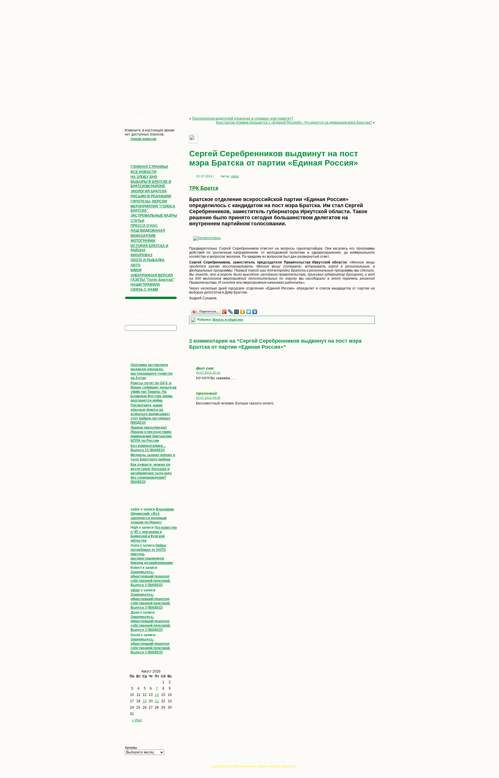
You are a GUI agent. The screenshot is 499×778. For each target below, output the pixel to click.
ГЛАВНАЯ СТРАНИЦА (149, 167)
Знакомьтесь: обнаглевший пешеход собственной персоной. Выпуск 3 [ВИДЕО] (150, 578)
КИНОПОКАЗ (141, 255)
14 (157, 695)
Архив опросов (143, 139)
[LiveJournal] (231, 311)
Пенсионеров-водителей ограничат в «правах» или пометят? (242, 118)
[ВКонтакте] (255, 311)
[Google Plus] (224, 311)
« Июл (137, 720)
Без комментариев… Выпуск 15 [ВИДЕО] (148, 448)
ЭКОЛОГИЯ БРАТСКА (149, 191)
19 (145, 701)
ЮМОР (136, 270)
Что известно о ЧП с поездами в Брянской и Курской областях (154, 534)
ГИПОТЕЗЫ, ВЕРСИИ (149, 201)
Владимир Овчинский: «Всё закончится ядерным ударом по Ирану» (152, 515)
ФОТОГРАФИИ (143, 241)
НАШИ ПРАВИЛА (145, 285)
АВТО (135, 265)
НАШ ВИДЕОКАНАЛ (148, 231)
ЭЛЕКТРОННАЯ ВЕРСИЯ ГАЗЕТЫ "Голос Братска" (152, 277)
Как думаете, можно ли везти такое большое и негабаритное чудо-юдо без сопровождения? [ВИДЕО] (151, 473)
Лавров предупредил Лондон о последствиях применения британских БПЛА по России (151, 434)
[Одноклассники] (243, 311)
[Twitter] (249, 311)
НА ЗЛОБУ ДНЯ (144, 177)
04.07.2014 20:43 (208, 372)
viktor (135, 590)
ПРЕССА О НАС (144, 226)
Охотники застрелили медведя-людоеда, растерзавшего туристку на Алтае (152, 371)
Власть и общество (228, 319)
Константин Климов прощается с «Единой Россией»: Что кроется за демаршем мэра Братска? (294, 122)
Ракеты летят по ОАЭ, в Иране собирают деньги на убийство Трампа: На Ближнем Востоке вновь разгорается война (153, 391)
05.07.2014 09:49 (208, 397)
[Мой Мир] (237, 311)
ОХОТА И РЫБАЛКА (148, 260)
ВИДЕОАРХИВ (143, 236)
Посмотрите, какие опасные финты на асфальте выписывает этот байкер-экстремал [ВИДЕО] (150, 414)
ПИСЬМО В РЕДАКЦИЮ (151, 196)
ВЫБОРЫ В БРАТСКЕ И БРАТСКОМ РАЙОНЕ (151, 184)
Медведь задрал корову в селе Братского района (153, 457)
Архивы (131, 748)
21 (157, 701)
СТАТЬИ (137, 221)
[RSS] (123, 768)
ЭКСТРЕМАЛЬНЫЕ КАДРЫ (154, 215)
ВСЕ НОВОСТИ (144, 172)
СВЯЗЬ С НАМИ (144, 289)
